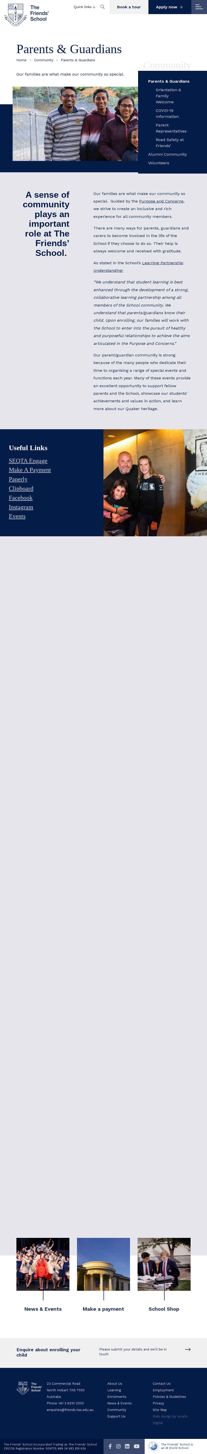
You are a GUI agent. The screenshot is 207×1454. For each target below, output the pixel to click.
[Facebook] (110, 1446)
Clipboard (21, 488)
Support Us (116, 1416)
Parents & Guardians (169, 81)
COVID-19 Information (167, 113)
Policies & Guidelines (169, 1397)
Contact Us (162, 1383)
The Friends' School (26, 15)
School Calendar (117, 745)
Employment (163, 1390)
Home (21, 60)
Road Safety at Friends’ (170, 142)
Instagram (21, 507)
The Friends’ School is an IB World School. (177, 1446)
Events (17, 516)
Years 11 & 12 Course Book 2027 (123, 676)
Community (43, 60)
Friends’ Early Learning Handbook (126, 617)
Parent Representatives (170, 128)
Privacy (158, 1403)
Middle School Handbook (117, 640)
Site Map (160, 1410)
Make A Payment (30, 470)
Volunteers (158, 162)
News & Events (119, 1403)
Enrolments (116, 1397)
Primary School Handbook (118, 629)
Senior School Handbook (117, 652)
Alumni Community (167, 154)
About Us (114, 1383)
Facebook (21, 497)
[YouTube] (137, 1446)
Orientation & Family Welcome (168, 95)
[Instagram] (118, 1446)
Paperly (18, 479)
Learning (114, 1390)
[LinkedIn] (127, 1446)
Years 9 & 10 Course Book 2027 (123, 664)
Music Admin (122, 1016)
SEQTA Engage (28, 460)
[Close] (199, 7)
